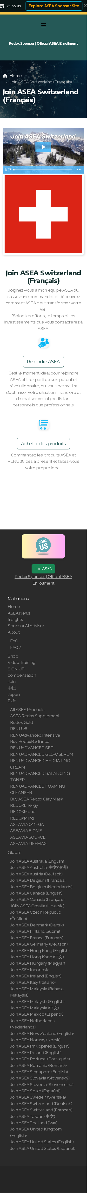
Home (16, 75)
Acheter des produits (43, 444)
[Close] (85, 6)
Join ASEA (43, 568)
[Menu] (43, 25)
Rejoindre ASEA (43, 362)
